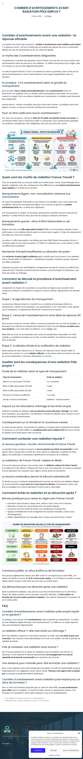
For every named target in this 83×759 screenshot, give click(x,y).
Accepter (38, 750)
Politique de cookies (54, 755)
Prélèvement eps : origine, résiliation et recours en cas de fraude (26, 700)
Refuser (53, 750)
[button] (79, 733)
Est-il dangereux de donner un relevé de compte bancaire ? (24, 698)
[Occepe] (3, 3)
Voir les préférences (71, 750)
